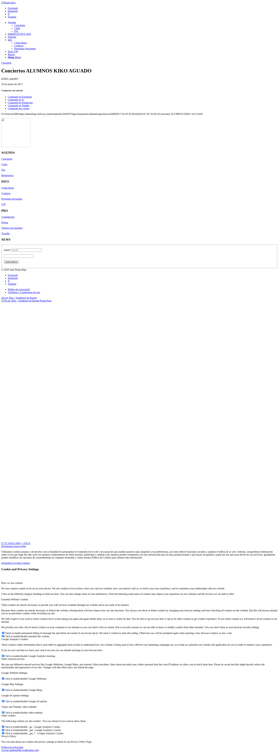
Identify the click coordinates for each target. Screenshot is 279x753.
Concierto (6, 62)
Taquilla (5, 233)
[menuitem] (143, 27)
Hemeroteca (7, 175)
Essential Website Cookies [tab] (14, 599)
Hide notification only (28, 750)
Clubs (4, 164)
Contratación (7, 217)
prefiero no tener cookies (17, 563)
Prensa (4, 222)
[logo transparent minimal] (8, 2)
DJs (3, 170)
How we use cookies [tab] (12, 583)
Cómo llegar (7, 187)
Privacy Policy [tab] (8, 736)
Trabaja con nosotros (11, 228)
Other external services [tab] (13, 659)
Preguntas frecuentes (11, 198)
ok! (3, 563)
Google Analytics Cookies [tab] (14, 639)
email (7, 250)
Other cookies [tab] (8, 715)
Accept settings (9, 750)
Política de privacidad (12, 747)
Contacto (5, 193)
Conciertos (6, 159)
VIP (3, 204)
